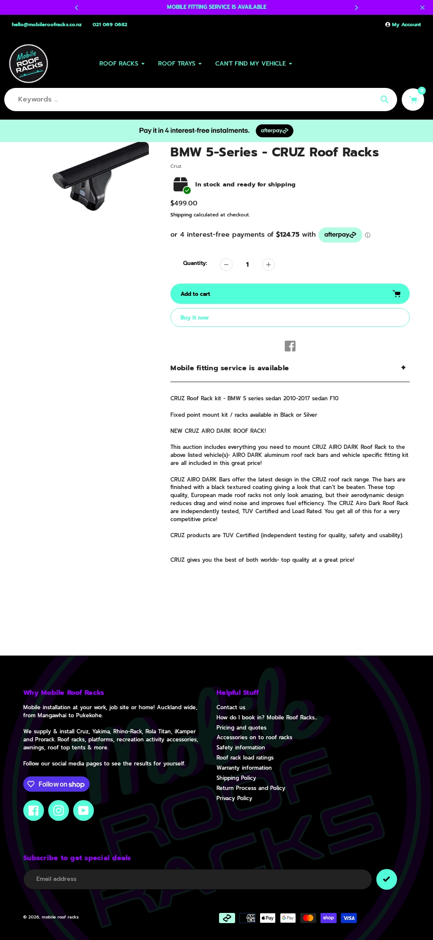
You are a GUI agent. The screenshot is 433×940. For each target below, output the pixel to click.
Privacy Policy (234, 798)
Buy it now (195, 318)
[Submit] (386, 879)
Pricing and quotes (241, 728)
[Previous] (77, 7)
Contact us (230, 707)
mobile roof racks (60, 917)
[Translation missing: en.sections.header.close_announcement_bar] (422, 7)
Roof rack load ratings (245, 758)
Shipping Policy (236, 778)
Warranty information (244, 768)
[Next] (356, 7)
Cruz (175, 166)
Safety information (240, 747)
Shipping (181, 215)
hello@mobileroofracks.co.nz (47, 24)
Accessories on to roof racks (254, 737)
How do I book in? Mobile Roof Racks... (266, 717)
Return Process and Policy (250, 788)
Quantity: (195, 263)
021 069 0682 (110, 24)
